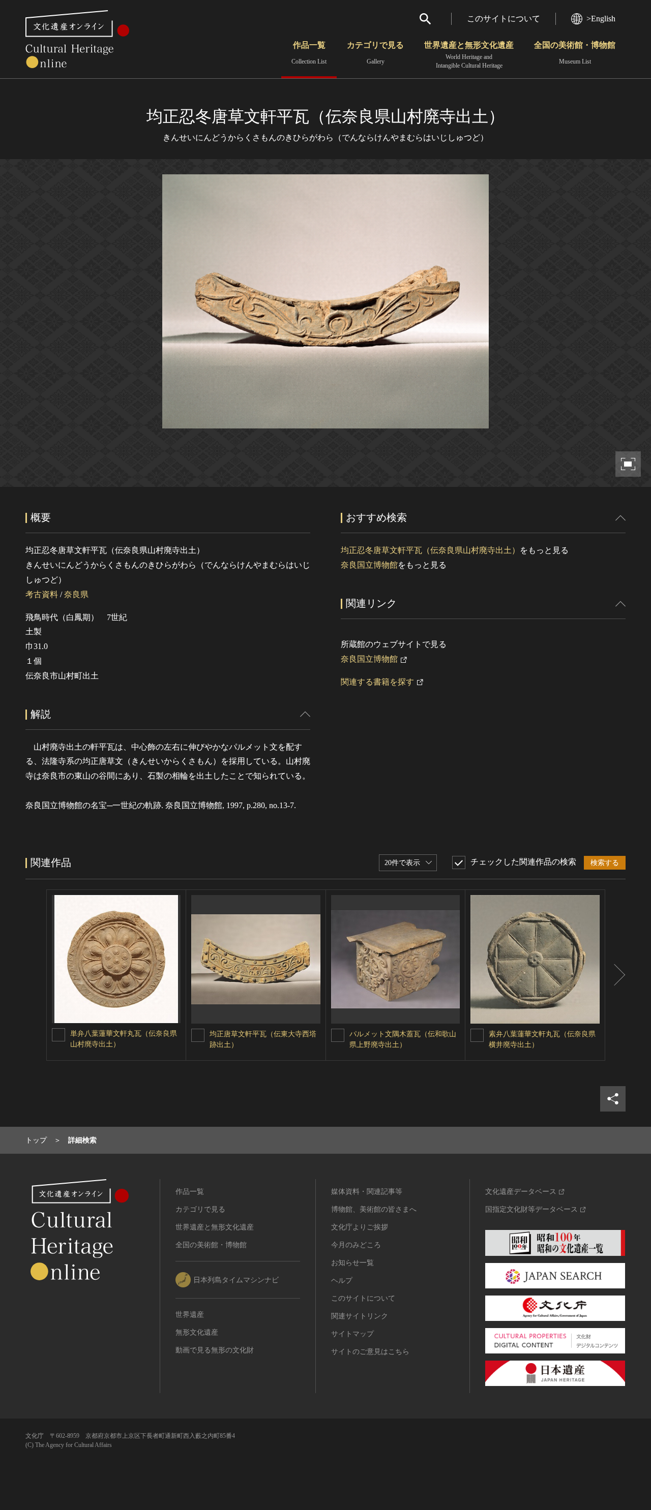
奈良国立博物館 (369, 565)
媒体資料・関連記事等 (366, 1191)
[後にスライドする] (615, 975)
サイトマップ (352, 1334)
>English (600, 18)
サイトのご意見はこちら (370, 1351)
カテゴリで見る (375, 53)
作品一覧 (309, 53)
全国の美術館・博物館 (574, 53)
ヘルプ (341, 1280)
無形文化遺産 (196, 1332)
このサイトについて (503, 18)
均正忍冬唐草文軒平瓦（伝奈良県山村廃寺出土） (430, 550)
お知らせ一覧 (352, 1263)
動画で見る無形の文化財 (214, 1350)
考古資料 (41, 594)
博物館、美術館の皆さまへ (374, 1209)
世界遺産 (189, 1314)
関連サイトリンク (359, 1316)
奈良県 (76, 594)
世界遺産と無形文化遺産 (469, 55)
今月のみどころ (356, 1245)
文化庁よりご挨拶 (359, 1227)
